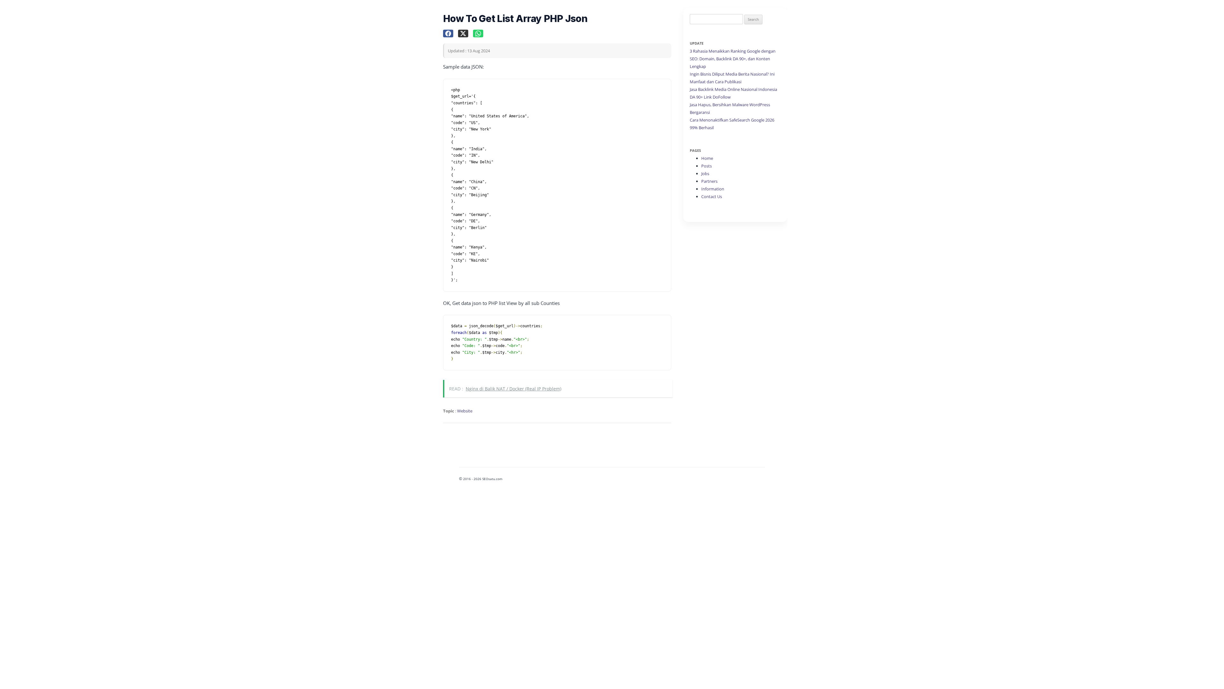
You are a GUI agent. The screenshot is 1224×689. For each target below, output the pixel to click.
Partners (709, 181)
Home (707, 158)
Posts (706, 166)
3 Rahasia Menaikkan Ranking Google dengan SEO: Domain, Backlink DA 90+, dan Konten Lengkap (733, 58)
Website (464, 411)
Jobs (705, 173)
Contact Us (711, 196)
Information (712, 189)
